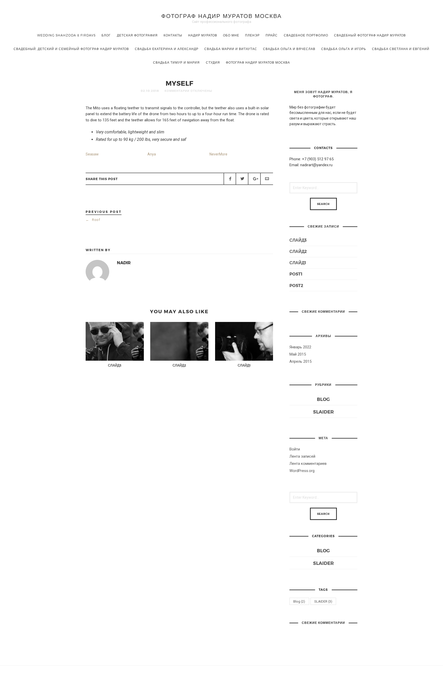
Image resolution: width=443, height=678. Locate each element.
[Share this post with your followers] (242, 178)
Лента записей (302, 456)
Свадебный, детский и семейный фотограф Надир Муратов (71, 49)
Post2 (296, 285)
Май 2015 (297, 354)
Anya (151, 154)
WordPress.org (302, 470)
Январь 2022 (300, 347)
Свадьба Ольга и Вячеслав (289, 49)
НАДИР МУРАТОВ (202, 35)
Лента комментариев (308, 463)
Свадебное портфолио (306, 35)
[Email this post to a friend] (266, 178)
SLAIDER (323, 411)
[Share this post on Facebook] (230, 178)
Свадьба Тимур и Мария (176, 62)
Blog (323, 399)
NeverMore (218, 154)
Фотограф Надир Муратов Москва (221, 15)
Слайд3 (298, 240)
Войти (294, 449)
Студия (213, 62)
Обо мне (231, 35)
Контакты (173, 35)
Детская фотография (137, 35)
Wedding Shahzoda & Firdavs (66, 35)
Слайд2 (298, 251)
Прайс (272, 35)
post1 (296, 273)
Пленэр (252, 35)
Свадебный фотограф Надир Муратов (370, 35)
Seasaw (92, 154)
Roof (93, 220)
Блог (106, 35)
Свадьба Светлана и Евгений (400, 49)
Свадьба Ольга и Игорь (343, 49)
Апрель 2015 (300, 361)
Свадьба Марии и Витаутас (230, 49)
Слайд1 (297, 262)
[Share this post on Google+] (254, 178)
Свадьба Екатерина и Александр (166, 49)
